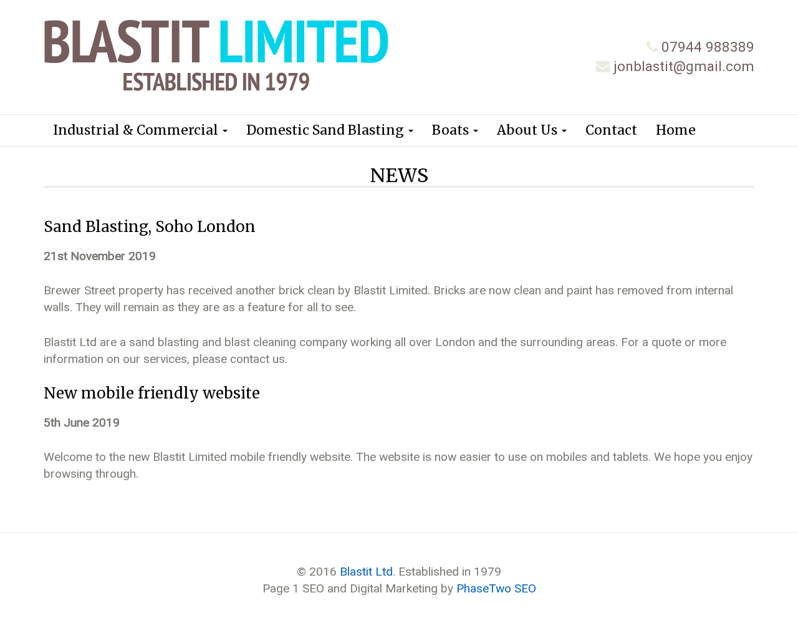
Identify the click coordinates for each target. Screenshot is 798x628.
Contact (611, 130)
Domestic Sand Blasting (326, 130)
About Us (528, 130)
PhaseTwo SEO (496, 588)
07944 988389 (707, 47)
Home (676, 130)
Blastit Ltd (366, 571)
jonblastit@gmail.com (683, 66)
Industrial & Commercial (137, 130)
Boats (452, 130)
